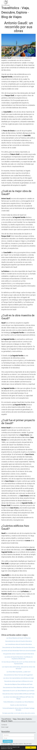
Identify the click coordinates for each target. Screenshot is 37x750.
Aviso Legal (4, 727)
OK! (31, 747)
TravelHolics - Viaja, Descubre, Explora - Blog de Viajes (15, 12)
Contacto (4, 725)
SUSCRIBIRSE (8, 741)
